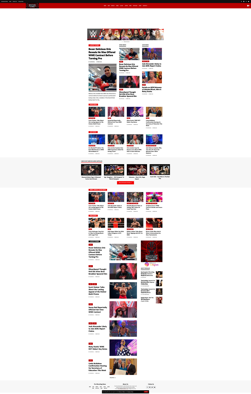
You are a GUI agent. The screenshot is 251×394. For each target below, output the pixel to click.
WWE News (93, 104)
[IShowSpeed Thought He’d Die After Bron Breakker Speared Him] (129, 82)
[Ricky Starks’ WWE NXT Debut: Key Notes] (135, 112)
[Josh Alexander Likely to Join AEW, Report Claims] (152, 54)
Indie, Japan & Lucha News (98, 190)
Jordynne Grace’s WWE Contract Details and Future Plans (154, 207)
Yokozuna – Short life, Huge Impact (137, 178)
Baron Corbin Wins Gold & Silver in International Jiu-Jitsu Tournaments (153, 233)
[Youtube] (248, 1)
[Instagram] (241, 1)
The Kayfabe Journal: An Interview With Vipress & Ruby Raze (148, 282)
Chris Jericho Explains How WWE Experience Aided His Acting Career (115, 149)
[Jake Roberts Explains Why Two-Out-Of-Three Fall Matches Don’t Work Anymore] (154, 139)
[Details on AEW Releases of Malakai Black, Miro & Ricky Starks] (152, 77)
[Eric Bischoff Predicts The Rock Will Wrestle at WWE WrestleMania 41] (97, 139)
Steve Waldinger (145, 286)
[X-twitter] (246, 1)
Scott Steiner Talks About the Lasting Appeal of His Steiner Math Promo (96, 122)
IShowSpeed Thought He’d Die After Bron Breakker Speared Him (128, 94)
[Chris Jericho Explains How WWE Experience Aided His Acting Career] (116, 139)
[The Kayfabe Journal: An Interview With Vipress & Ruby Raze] (159, 283)
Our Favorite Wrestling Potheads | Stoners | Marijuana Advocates (147, 273)
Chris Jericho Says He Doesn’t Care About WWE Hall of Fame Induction (134, 149)
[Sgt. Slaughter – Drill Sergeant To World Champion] (114, 169)
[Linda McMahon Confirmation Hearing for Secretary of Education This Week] (154, 112)
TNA (148, 61)
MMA (90, 229)
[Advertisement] (125, 18)
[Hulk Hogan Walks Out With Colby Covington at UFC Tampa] (116, 223)
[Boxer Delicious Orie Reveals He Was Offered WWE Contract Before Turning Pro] (103, 78)
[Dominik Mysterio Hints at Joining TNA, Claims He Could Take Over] (135, 197)
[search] (244, 6)
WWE (121, 61)
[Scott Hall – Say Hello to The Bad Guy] (160, 169)
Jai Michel (92, 62)
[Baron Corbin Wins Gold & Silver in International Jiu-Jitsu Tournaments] (154, 223)
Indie (151, 145)
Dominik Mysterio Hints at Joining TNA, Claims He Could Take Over (134, 207)
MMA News (93, 215)
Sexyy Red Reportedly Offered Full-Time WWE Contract (115, 122)
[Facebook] (244, 1)
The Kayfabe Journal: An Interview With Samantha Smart (148, 290)
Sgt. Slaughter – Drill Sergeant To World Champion (114, 178)
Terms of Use (130, 391)
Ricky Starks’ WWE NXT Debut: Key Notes (133, 121)
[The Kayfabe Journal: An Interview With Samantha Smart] (159, 291)
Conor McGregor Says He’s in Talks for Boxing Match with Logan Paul (96, 233)
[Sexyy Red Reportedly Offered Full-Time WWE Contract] (116, 112)
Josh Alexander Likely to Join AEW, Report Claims (151, 65)
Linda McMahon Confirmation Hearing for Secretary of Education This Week (98, 367)
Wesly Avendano (145, 301)
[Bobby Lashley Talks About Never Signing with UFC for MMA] (135, 223)
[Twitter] (152, 387)
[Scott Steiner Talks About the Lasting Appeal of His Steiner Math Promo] (97, 112)
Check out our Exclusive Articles (91, 161)
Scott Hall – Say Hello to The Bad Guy (159, 177)
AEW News (93, 132)
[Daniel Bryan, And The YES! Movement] (159, 300)
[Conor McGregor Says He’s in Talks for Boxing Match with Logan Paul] (97, 223)
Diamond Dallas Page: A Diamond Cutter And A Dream (91, 178)
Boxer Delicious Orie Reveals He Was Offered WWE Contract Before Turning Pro (102, 53)
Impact (129, 203)
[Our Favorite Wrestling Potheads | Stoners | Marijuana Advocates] (159, 274)
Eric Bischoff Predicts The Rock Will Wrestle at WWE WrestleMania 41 (96, 149)
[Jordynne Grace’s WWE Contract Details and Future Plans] (154, 197)
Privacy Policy (122, 391)
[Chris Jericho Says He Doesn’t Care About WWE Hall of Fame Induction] (135, 139)
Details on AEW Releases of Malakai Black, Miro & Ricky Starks (152, 89)
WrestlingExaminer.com (123, 388)
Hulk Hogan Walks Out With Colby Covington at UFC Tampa (116, 233)
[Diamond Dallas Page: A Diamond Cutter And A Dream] (91, 169)
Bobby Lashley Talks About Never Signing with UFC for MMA (135, 233)
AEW (144, 61)
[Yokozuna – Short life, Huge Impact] (137, 169)
